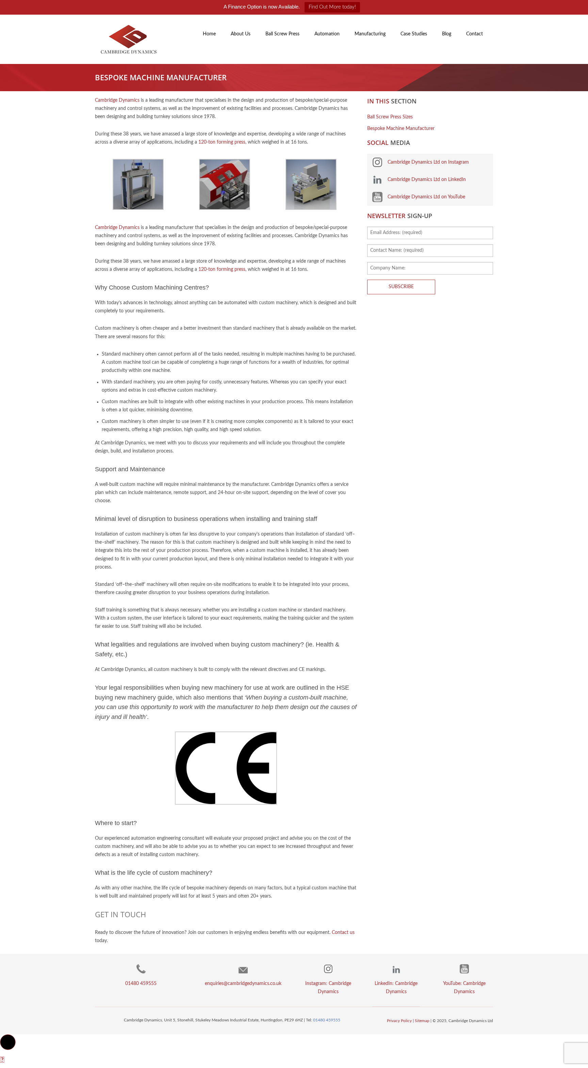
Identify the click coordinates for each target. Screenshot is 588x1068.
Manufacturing (370, 34)
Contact (474, 34)
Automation (327, 34)
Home (209, 34)
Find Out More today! (332, 7)
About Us (240, 34)
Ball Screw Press (282, 34)
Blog (446, 34)
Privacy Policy (399, 1021)
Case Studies (414, 34)
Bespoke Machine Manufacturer (401, 128)
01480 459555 (141, 983)
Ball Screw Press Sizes (390, 117)
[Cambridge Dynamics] (128, 39)
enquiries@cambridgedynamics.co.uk (243, 983)
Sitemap (422, 1021)
